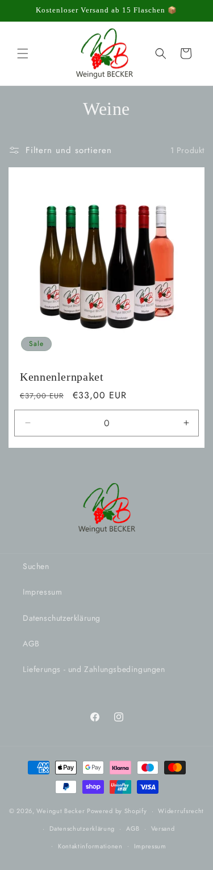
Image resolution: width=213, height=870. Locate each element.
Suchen (36, 566)
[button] (22, 53)
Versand (163, 828)
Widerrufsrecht (181, 810)
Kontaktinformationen (90, 846)
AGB (31, 643)
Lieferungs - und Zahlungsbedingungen (94, 669)
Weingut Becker (60, 810)
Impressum (42, 591)
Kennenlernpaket (61, 376)
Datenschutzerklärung (62, 618)
